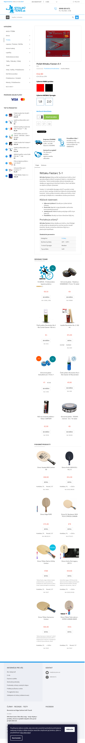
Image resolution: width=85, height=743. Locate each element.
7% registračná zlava (13, 692)
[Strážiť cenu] (49, 123)
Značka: (65, 69)
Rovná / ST (49, 487)
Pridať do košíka (51, 117)
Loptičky (8, 53)
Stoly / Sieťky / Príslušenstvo (15, 70)
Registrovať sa (8, 2)
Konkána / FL (40, 487)
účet (22, 2)
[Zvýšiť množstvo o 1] (42, 116)
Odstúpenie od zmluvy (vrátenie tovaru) (18, 695)
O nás (47, 2)
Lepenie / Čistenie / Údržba (14, 44)
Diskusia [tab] (43, 165)
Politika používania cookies (15, 689)
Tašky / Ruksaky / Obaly (13, 61)
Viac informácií (25, 733)
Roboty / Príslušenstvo (13, 82)
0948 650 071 (53, 677)
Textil (7, 65)
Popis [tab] (37, 165)
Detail (69, 340)
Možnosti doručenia (43, 111)
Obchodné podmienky (13, 682)
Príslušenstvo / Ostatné (13, 78)
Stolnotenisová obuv (12, 57)
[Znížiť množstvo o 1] (42, 118)
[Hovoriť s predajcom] (44, 123)
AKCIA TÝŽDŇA (10, 31)
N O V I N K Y (9, 87)
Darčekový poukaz (12, 74)
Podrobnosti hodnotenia (51, 69)
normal (62, 345)
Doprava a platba (12, 679)
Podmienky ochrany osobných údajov (18, 685)
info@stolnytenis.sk (55, 672)
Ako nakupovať (36, 2)
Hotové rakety (10, 48)
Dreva (8, 36)
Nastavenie (16, 738)
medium (68, 345)
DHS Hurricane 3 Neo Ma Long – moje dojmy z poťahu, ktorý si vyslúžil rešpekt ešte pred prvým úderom (22, 719)
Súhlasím (69, 729)
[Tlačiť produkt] (38, 123)
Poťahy (8, 40)
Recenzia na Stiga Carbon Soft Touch (19, 710)
